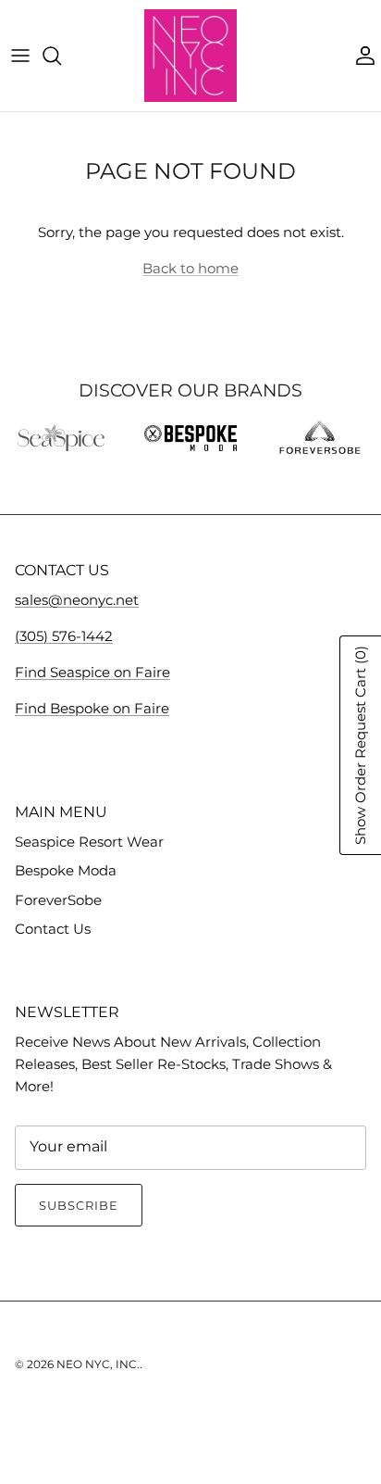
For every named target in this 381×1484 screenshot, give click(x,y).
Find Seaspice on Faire (92, 672)
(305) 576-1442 (64, 636)
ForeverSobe (58, 900)
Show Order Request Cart (360, 745)
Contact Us (53, 928)
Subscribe (78, 1205)
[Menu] (20, 55)
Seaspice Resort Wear (89, 841)
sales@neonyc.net (77, 600)
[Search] (61, 55)
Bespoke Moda (66, 870)
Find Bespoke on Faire (92, 708)
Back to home (190, 268)
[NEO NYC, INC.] (190, 55)
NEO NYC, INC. (98, 1364)
